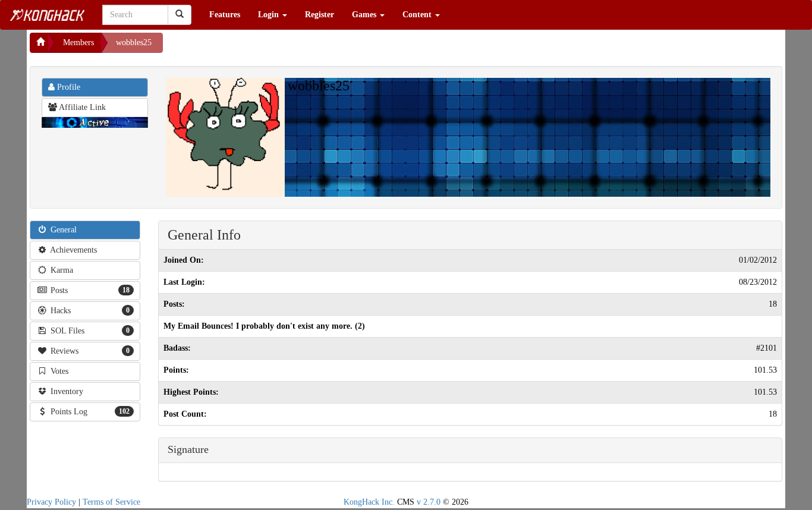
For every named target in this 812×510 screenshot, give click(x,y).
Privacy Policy (51, 502)
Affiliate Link (81, 107)
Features (224, 14)
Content (418, 14)
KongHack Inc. (369, 502)
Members (78, 42)
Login (269, 14)
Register (319, 14)
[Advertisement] (258, 47)
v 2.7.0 (428, 502)
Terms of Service (111, 502)
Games (365, 14)
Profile (67, 87)
